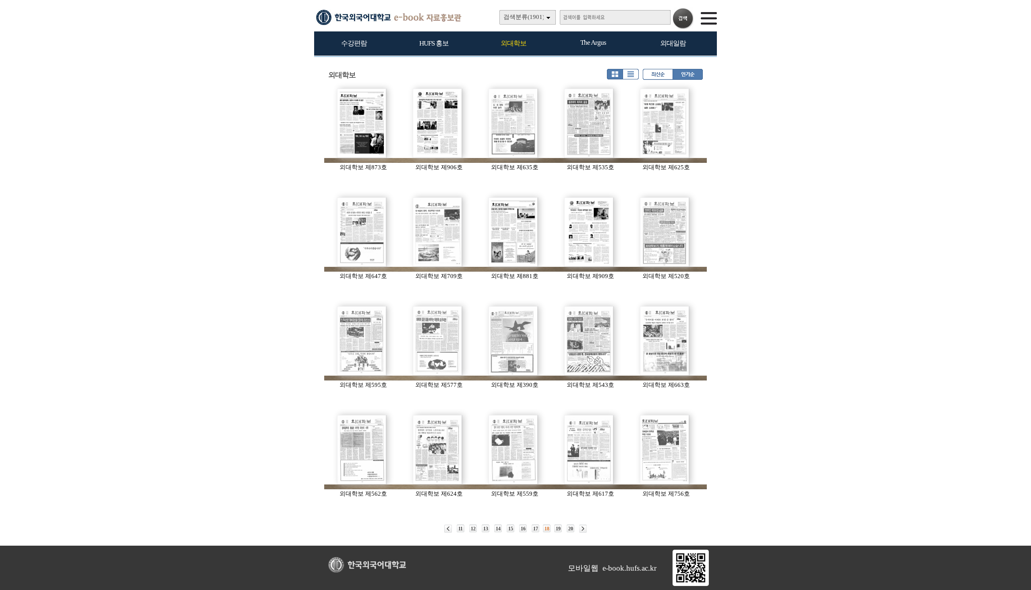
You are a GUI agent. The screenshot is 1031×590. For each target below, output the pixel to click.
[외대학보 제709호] (438, 232)
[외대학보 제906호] (438, 123)
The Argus (593, 42)
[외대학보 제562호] (362, 449)
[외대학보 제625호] (665, 123)
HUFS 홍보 (434, 43)
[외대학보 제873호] (362, 123)
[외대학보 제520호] (665, 232)
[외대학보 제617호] (589, 449)
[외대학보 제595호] (362, 341)
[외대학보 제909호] (589, 232)
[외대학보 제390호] (513, 341)
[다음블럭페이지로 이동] (583, 529)
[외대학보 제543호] (589, 341)
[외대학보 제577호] (438, 341)
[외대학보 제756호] (665, 449)
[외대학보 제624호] (438, 449)
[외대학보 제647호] (362, 232)
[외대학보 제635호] (513, 123)
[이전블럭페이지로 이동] (448, 529)
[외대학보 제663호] (665, 341)
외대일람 (673, 43)
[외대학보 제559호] (513, 449)
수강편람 (354, 43)
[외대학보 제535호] (589, 123)
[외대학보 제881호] (513, 232)
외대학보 (513, 43)
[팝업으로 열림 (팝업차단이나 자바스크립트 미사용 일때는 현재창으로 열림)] (691, 584)
